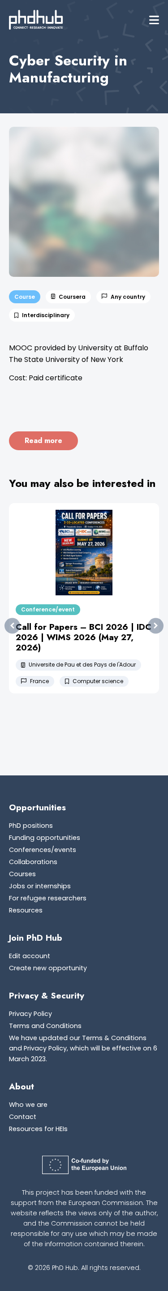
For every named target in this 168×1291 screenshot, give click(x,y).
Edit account (29, 955)
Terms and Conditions (45, 1025)
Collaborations (33, 861)
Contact (22, 1116)
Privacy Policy (30, 1013)
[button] (154, 20)
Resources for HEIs (38, 1128)
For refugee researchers (47, 898)
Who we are (28, 1104)
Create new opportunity (48, 968)
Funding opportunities (44, 837)
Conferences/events (42, 849)
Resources (26, 910)
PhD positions (31, 825)
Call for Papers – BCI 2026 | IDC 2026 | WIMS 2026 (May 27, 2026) (83, 637)
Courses (22, 873)
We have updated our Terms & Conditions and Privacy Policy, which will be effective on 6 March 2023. (83, 1048)
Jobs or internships (40, 886)
